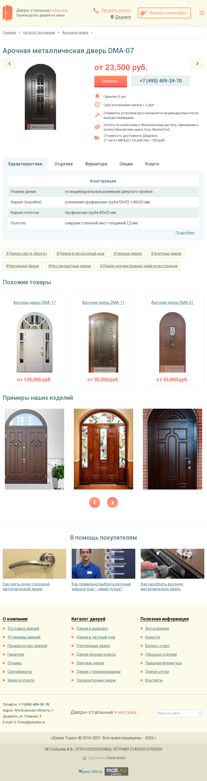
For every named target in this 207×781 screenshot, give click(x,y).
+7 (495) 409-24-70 (161, 81)
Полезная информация (164, 619)
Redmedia (116, 758)
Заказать (110, 81)
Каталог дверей (88, 619)
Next (112, 502)
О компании (15, 619)
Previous (95, 502)
